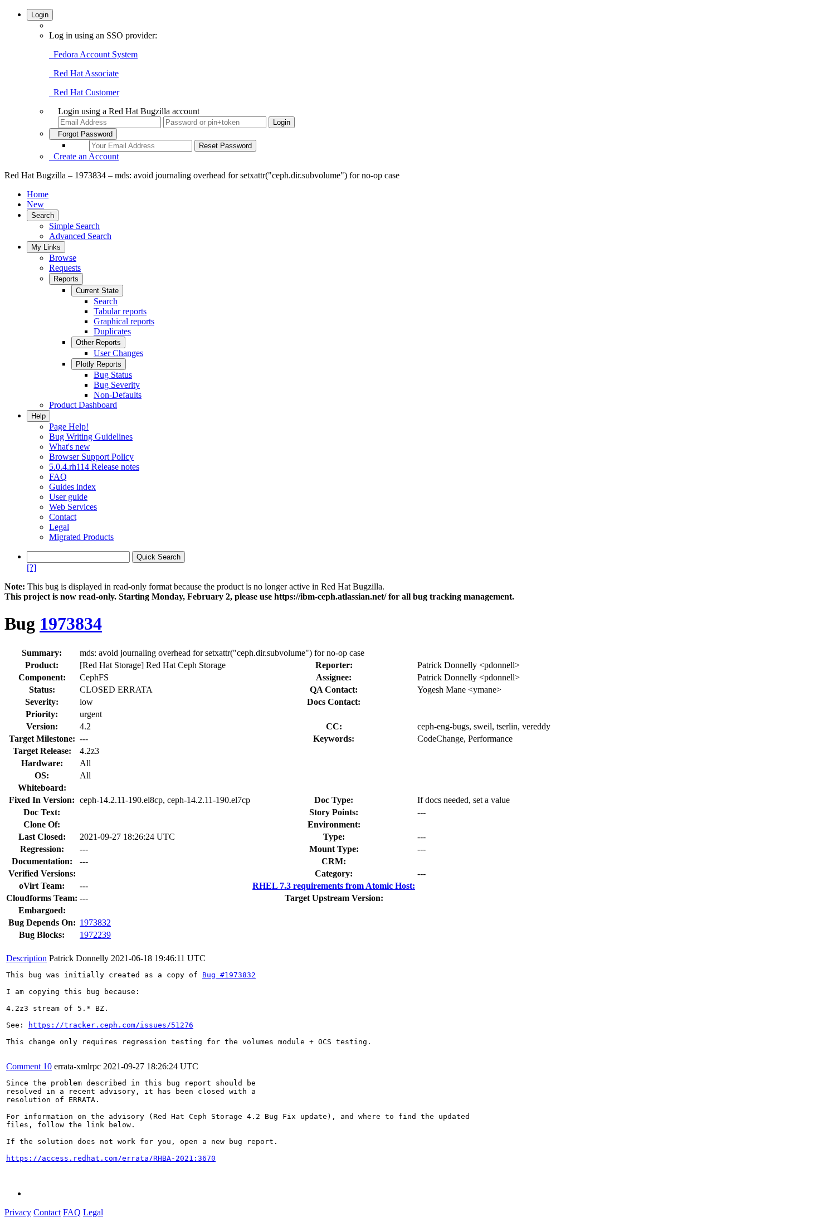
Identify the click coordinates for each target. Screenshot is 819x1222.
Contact (62, 517)
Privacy (17, 1212)
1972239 (95, 934)
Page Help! (69, 426)
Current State (97, 290)
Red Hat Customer (84, 92)
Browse (62, 257)
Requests (65, 267)
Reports (66, 279)
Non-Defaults (118, 395)
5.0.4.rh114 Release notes (94, 466)
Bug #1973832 (229, 975)
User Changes (118, 353)
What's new (69, 446)
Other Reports (98, 342)
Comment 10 (29, 1066)
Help (38, 416)
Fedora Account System (93, 54)
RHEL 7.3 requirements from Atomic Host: (333, 885)
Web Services (73, 507)
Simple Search (74, 226)
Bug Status (113, 374)
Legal (59, 527)
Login (39, 15)
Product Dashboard (83, 405)
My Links (46, 247)
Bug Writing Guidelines (91, 436)
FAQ (58, 476)
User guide (68, 497)
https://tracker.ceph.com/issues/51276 (110, 1025)
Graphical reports (124, 321)
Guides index (72, 486)
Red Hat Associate (84, 73)
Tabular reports (120, 311)
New (35, 204)
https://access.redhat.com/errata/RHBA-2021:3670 (111, 1158)
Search (42, 215)
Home (37, 194)
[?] (31, 567)
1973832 (95, 922)
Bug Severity (117, 385)
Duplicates (112, 331)
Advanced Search (80, 236)
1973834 (71, 624)
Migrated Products (81, 537)
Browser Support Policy (91, 456)
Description (26, 958)
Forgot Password (83, 134)
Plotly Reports (98, 364)
